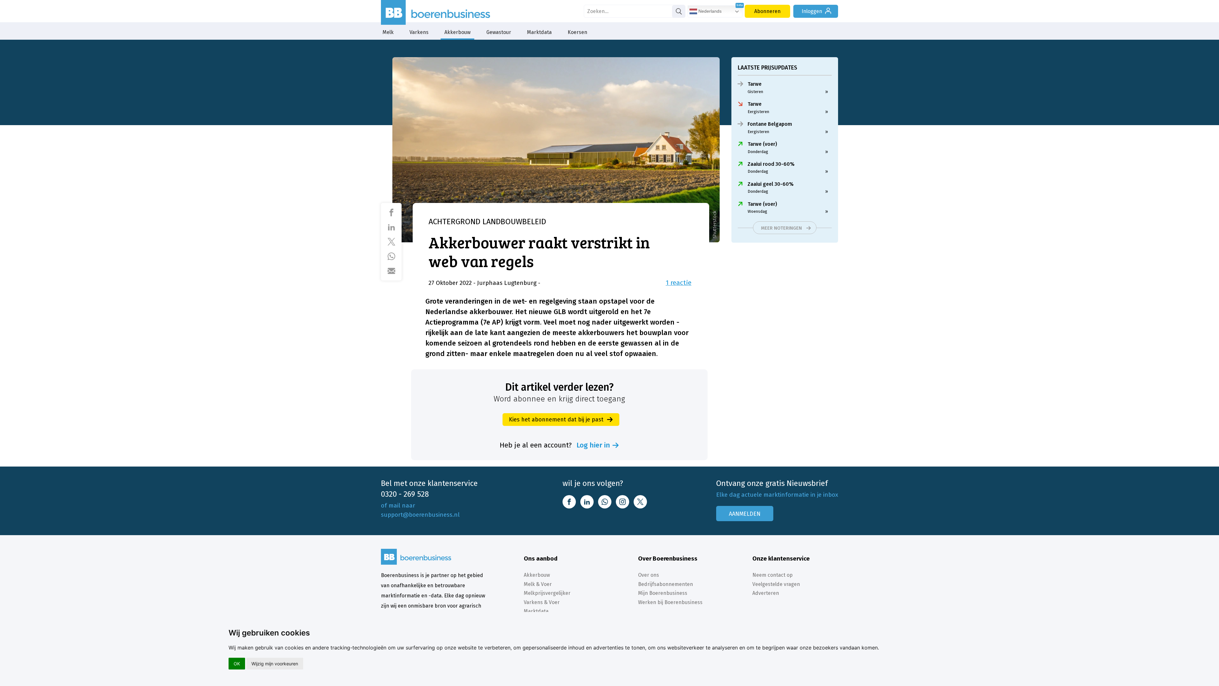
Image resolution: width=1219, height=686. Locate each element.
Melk (388, 32)
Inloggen (812, 11)
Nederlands (709, 11)
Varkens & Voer (542, 602)
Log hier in (593, 445)
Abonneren (767, 11)
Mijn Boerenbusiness (662, 593)
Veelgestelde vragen (776, 584)
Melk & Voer (538, 584)
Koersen (577, 32)
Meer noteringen (781, 228)
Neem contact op (772, 575)
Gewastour (498, 32)
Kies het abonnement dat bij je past (556, 419)
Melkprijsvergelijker (547, 593)
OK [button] (237, 663)
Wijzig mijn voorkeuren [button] (274, 663)
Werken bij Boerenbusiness (670, 602)
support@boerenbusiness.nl (420, 514)
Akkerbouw (457, 32)
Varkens (419, 32)
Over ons (648, 575)
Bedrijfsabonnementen (665, 584)
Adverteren (765, 593)
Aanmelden (745, 513)
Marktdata (539, 32)
